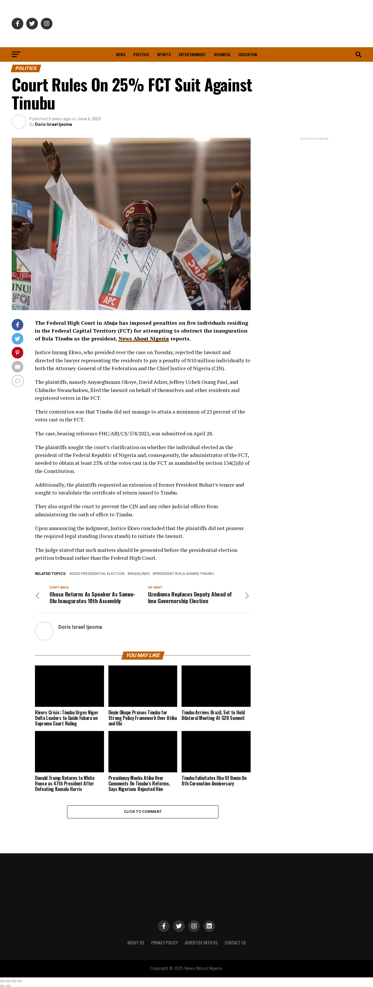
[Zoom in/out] (19, 981)
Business (222, 54)
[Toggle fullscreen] (14, 981)
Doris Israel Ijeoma (53, 124)
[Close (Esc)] (2, 981)
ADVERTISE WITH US (201, 943)
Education (247, 54)
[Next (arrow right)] (8, 986)
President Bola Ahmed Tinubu (184, 574)
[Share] (8, 981)
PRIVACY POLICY (164, 943)
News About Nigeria (144, 338)
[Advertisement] (314, 178)
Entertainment (192, 54)
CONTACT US (235, 943)
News (120, 54)
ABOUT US (135, 943)
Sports (163, 54)
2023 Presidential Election (98, 574)
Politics (141, 54)
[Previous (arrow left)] (2, 986)
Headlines (139, 574)
